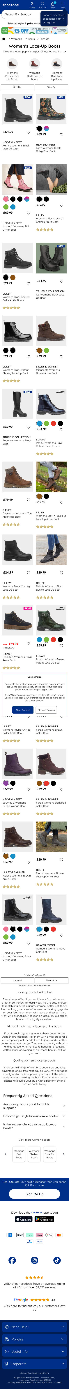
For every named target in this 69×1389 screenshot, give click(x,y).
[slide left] (5, 1154)
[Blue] (12, 207)
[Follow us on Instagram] (34, 1260)
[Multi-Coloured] (46, 128)
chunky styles (35, 1019)
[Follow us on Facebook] (12, 1260)
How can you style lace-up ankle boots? (30, 1116)
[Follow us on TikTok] (57, 1260)
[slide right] (63, 1154)
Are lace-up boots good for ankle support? (26, 1106)
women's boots (39, 1067)
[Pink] (5, 929)
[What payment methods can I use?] (34, 1238)
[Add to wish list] (27, 132)
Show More (51, 980)
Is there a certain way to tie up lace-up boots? (29, 1126)
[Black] (12, 199)
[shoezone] (11, 5)
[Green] (5, 207)
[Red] (53, 423)
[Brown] (12, 277)
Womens (16, 39)
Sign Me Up (34, 1194)
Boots (31, 39)
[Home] (3, 38)
